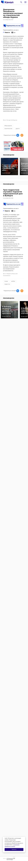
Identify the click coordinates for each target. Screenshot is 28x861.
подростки (7, 284)
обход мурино (8, 125)
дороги (18, 128)
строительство (8, 128)
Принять (14, 849)
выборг (13, 281)
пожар (6, 281)
